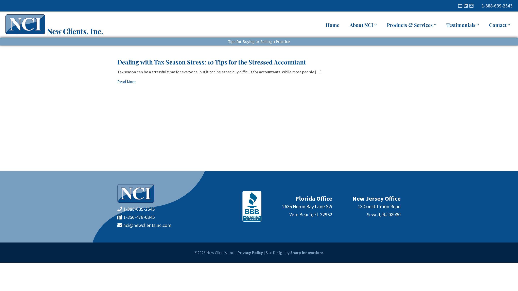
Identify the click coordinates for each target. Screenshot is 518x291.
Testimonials (460, 25)
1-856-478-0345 (139, 217)
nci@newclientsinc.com (147, 225)
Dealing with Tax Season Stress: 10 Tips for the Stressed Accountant (211, 62)
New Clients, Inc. (75, 31)
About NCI (361, 25)
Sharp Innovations (307, 252)
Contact (497, 25)
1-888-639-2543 (497, 6)
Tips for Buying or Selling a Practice (259, 41)
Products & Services (410, 25)
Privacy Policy (250, 252)
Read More (126, 81)
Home (332, 25)
